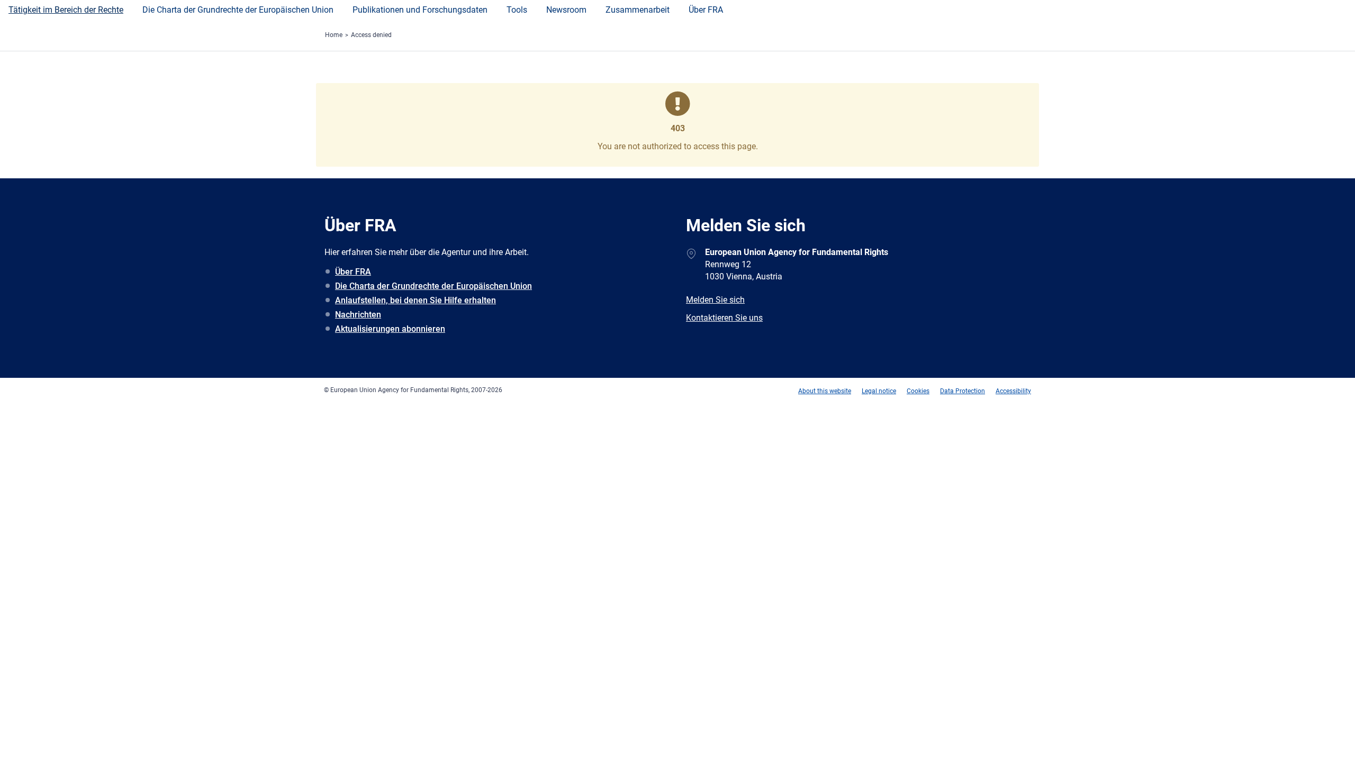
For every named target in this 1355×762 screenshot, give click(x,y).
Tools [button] (517, 10)
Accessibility (1013, 391)
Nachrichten (358, 315)
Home (333, 35)
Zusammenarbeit (638, 10)
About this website (824, 391)
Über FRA (706, 10)
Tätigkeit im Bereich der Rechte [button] (65, 10)
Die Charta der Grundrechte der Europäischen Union (433, 286)
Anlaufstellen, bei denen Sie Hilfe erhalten (415, 300)
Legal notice (879, 391)
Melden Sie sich (715, 300)
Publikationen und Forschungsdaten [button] (420, 10)
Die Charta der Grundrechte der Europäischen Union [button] (237, 10)
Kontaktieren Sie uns (724, 318)
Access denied (371, 35)
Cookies (918, 391)
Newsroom (566, 10)
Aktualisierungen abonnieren (390, 329)
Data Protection (962, 391)
